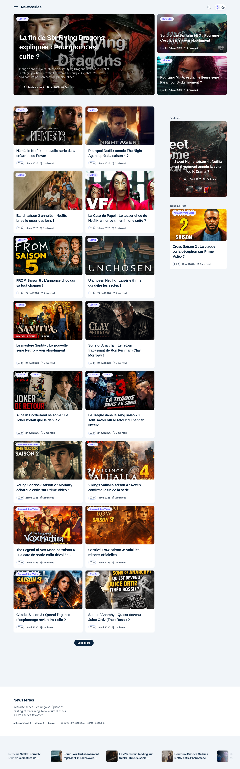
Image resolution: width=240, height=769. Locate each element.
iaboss (38, 723)
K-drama (22, 374)
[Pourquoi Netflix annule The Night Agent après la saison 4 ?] (120, 125)
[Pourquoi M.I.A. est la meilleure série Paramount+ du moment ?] (192, 75)
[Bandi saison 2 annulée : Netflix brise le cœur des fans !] (48, 190)
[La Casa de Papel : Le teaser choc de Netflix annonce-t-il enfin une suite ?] (120, 190)
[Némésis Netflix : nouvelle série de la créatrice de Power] (48, 125)
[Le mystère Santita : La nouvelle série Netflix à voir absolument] (48, 320)
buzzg (51, 723)
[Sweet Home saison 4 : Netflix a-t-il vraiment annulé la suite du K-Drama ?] (198, 159)
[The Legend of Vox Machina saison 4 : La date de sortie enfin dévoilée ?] (48, 525)
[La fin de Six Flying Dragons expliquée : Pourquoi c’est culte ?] (84, 54)
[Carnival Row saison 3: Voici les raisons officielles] (120, 525)
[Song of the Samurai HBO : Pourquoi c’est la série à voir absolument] (192, 33)
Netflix (93, 110)
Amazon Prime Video (28, 444)
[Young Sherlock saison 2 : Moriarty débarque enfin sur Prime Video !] (48, 460)
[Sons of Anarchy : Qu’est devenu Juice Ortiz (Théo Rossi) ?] (120, 589)
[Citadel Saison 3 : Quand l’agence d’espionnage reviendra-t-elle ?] (48, 589)
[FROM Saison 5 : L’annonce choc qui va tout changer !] (48, 255)
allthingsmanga (21, 723)
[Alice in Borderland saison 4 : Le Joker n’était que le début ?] (48, 390)
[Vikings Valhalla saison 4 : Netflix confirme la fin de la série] (120, 460)
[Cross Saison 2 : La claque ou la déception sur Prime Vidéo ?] (198, 225)
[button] (15, 7)
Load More (83, 642)
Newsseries (31, 7)
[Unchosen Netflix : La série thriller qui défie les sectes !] (120, 255)
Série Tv (22, 19)
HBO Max (167, 19)
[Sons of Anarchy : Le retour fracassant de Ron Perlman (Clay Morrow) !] (120, 320)
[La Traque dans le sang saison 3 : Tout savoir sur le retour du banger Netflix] (120, 390)
